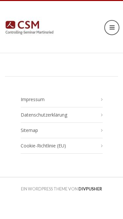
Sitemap (29, 130)
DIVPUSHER (90, 188)
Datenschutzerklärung (44, 115)
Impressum (33, 99)
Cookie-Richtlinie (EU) (43, 145)
